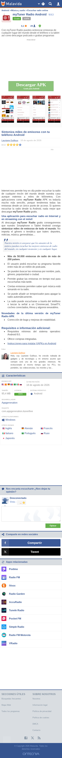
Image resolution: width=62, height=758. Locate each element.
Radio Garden (17, 594)
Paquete (5, 408)
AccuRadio (15, 602)
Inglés (8, 428)
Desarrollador (8, 399)
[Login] (58, 3)
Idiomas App (6, 381)
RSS (37, 737)
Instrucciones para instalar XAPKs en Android (32, 343)
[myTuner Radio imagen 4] (54, 111)
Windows (10, 420)
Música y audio (18, 10)
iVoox (12, 585)
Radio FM (14, 577)
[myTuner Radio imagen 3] (39, 111)
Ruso (47, 433)
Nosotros (36, 699)
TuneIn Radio (16, 610)
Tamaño (5, 390)
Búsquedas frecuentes (11, 699)
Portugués (30, 433)
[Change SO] (41, 3)
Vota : (13, 502)
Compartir (35, 542)
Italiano (9, 433)
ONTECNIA (31, 754)
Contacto (36, 730)
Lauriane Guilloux (18, 353)
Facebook (24, 737)
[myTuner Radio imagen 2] (23, 111)
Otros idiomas (8, 425)
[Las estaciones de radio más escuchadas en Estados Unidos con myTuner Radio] (8, 111)
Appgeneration (9, 402)
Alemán (29, 428)
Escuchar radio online (37, 10)
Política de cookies (41, 717)
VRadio (13, 643)
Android (5, 10)
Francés (48, 428)
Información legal (40, 705)
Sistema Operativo (38, 390)
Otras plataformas (10, 416)
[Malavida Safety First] (40, 26)
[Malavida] (11, 3)
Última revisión (32, 382)
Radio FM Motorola (20, 635)
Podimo (13, 569)
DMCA (35, 724)
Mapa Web (6, 705)
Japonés (10, 438)
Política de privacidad (42, 711)
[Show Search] (50, 3)
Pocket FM (15, 618)
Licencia (17, 390)
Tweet (35, 551)
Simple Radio (16, 627)
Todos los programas (11, 711)
